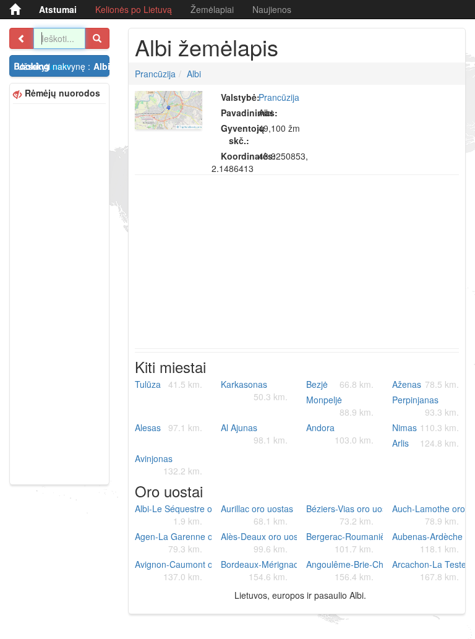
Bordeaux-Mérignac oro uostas (259, 570)
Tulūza (168, 384)
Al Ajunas (254, 433)
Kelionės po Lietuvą (133, 9)
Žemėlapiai (212, 9)
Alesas (168, 427)
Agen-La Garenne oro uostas (173, 542)
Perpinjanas (426, 405)
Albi (194, 73)
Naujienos (271, 9)
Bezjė (340, 384)
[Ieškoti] (97, 38)
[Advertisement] (59, 292)
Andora (340, 433)
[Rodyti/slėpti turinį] (21, 38)
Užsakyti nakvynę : (63, 66)
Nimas (426, 427)
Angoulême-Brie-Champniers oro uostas (344, 570)
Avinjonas (168, 464)
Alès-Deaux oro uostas (259, 542)
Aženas (426, 384)
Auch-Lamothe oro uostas (430, 514)
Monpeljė (340, 405)
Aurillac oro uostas (257, 514)
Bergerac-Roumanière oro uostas (344, 542)
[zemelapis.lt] (15, 9)
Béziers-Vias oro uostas (344, 514)
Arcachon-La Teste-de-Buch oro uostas (430, 570)
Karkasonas (254, 390)
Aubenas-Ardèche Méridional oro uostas (430, 542)
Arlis (426, 443)
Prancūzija (155, 73)
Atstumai (58, 9)
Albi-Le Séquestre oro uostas (173, 514)
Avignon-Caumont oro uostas (173, 570)
